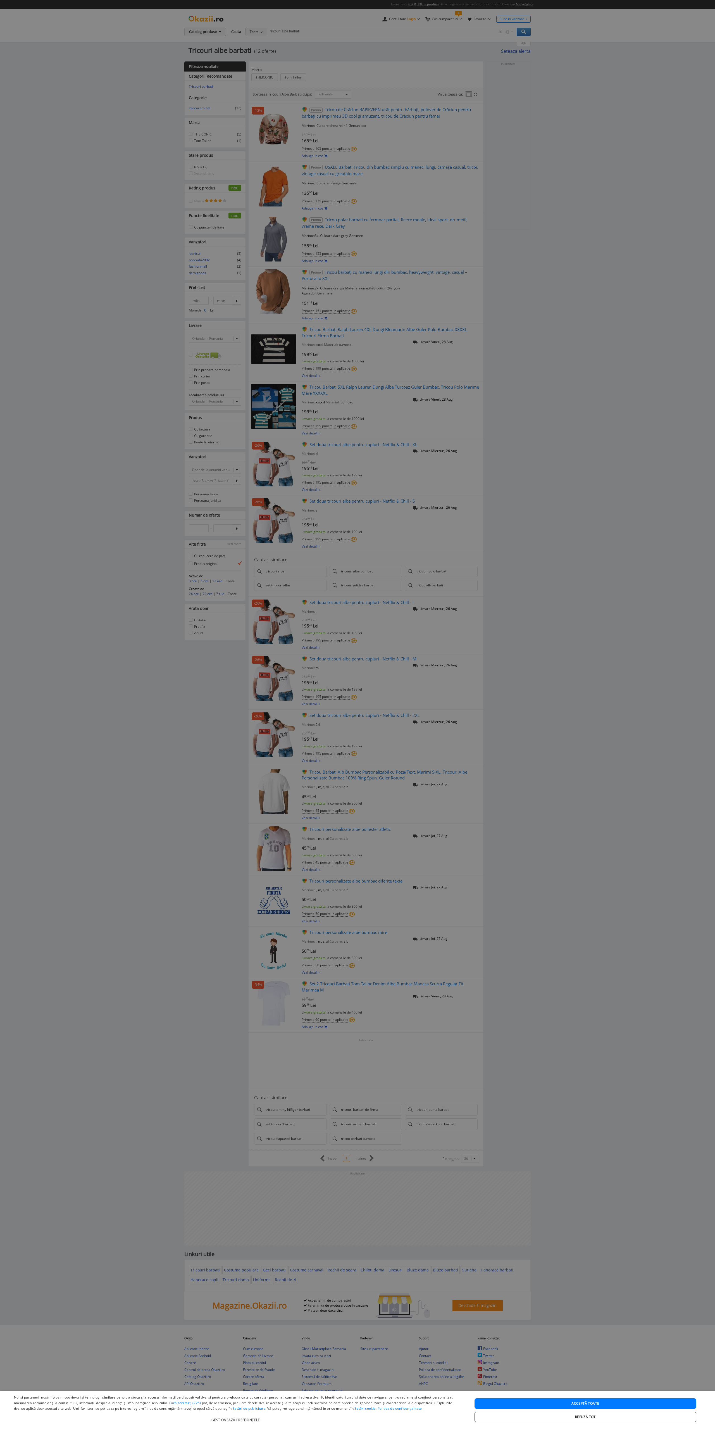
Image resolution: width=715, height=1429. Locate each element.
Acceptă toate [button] (585, 1403)
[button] (236, 1417)
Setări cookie (365, 1408)
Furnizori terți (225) (185, 1403)
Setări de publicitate (249, 1408)
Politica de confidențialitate (400, 1408)
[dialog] (357, 1410)
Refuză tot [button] (585, 1416)
